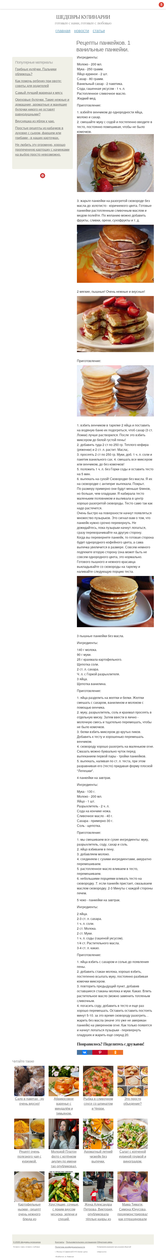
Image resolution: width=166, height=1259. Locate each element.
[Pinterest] (100, 1052)
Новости (81, 30)
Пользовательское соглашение (81, 1242)
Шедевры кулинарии (83, 16)
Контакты (59, 1242)
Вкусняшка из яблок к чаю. (35, 121)
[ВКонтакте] (84, 1052)
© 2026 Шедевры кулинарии (27, 1242)
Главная (62, 30)
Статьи (99, 30)
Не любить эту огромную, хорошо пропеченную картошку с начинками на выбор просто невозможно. (42, 149)
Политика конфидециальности (70, 1246)
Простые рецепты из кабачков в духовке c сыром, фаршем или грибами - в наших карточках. (39, 133)
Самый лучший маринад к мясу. (39, 92)
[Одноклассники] (115, 1052)
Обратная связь (104, 1242)
